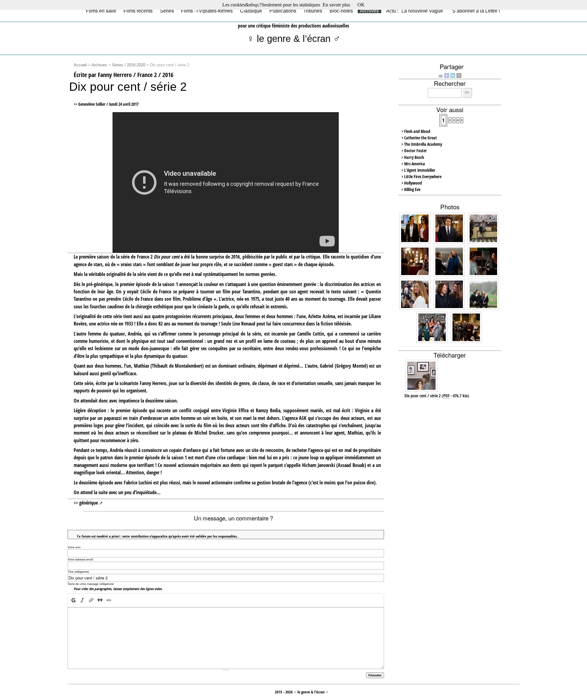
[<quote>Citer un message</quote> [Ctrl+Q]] (99, 600)
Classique (251, 10)
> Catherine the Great (419, 138)
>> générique (86, 502)
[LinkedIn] (452, 75)
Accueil (80, 65)
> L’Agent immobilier (418, 170)
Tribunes (312, 10)
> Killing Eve (410, 189)
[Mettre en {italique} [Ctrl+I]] (82, 600)
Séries (167, 10)
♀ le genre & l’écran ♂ (293, 38)
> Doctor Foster (414, 150)
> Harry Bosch (412, 157)
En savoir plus (336, 4)
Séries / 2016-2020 (128, 65)
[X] (458, 75)
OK (361, 4)
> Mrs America (413, 164)
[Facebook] (446, 75)
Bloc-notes (341, 10)
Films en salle (101, 10)
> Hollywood (411, 183)
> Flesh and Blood (415, 131)
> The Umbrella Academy (421, 144)
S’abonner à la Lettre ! (476, 10)
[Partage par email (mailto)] (440, 75)
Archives (369, 10)
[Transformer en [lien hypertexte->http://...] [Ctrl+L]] (91, 600)
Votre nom (74, 547)
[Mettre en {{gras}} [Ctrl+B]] (73, 600)
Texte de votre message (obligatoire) (91, 584)
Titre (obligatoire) (78, 572)
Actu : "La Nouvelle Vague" (415, 10)
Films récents (138, 10)
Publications (282, 10)
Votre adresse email (80, 559)
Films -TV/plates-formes (207, 10)
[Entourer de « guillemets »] (108, 600)
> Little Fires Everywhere (421, 176)
